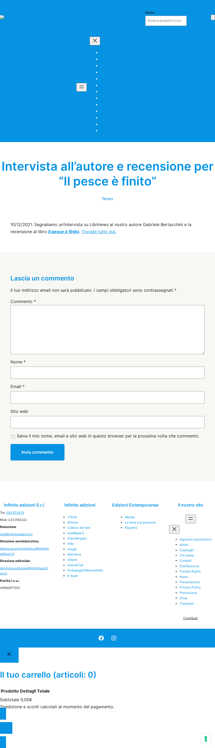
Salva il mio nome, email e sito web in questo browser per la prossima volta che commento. (108, 435)
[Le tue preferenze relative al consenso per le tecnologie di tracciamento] (206, 739)
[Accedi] (205, 17)
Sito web (19, 411)
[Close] (9, 655)
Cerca (149, 12)
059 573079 (15, 513)
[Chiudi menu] (95, 41)
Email (17, 386)
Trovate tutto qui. (99, 231)
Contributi (190, 618)
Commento (23, 301)
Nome (18, 361)
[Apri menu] (81, 87)
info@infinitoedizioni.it (16, 534)
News (107, 198)
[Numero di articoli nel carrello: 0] (213, 17)
